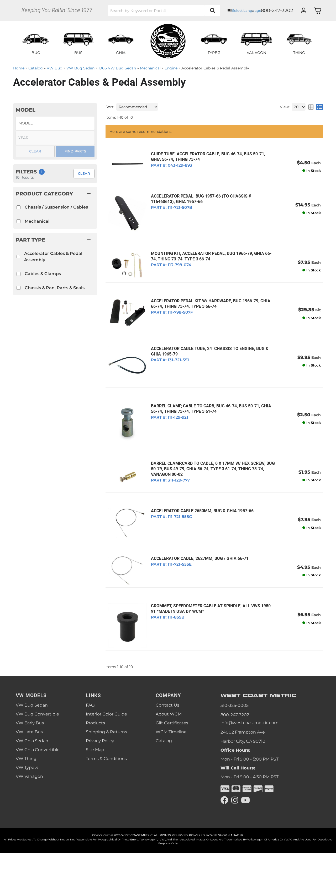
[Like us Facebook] (224, 800)
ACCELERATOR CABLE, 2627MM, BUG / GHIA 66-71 (200, 558)
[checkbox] (18, 257)
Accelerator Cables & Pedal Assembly (53, 256)
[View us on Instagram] (234, 800)
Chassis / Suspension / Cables (56, 207)
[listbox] (55, 123)
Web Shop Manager (226, 835)
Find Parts (75, 151)
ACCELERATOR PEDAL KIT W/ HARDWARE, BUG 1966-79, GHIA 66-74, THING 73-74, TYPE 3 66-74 (210, 303)
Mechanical (37, 221)
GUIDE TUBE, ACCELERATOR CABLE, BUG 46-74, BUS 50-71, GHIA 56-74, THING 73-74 (208, 156)
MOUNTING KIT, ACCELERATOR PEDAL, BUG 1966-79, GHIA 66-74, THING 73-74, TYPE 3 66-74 (211, 256)
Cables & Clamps (43, 273)
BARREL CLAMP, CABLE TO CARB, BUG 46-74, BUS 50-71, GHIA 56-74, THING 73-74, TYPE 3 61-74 (211, 408)
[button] (164, 10)
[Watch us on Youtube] (245, 800)
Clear (84, 173)
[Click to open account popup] (303, 10)
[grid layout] (311, 107)
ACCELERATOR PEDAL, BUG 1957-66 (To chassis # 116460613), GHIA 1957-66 (201, 199)
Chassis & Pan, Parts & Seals (55, 287)
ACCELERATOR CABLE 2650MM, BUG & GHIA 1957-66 (202, 510)
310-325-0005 (234, 705)
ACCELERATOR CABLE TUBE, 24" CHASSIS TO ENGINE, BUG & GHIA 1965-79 (210, 351)
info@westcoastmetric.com (249, 722)
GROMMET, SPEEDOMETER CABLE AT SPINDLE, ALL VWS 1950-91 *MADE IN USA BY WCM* (211, 608)
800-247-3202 (234, 714)
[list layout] (319, 107)
